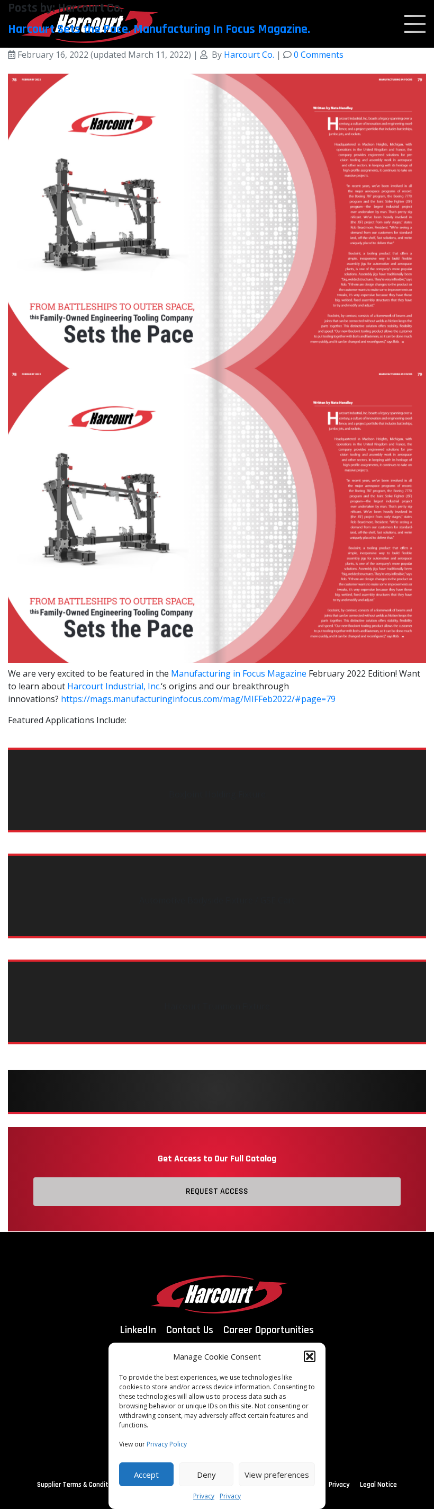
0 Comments (318, 54)
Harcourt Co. (249, 54)
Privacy (203, 1496)
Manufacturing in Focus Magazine (238, 673)
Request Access (217, 1191)
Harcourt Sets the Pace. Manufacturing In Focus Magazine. (159, 29)
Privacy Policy (167, 1444)
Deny (206, 1474)
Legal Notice (378, 1484)
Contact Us (189, 1330)
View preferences (277, 1474)
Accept (146, 1474)
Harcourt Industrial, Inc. (114, 686)
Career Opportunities (268, 1330)
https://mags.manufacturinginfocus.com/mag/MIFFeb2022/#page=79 (198, 699)
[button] (309, 1356)
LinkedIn (138, 1330)
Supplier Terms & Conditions (79, 1484)
